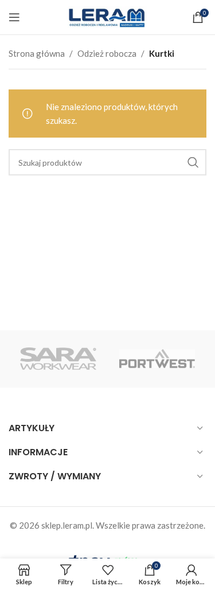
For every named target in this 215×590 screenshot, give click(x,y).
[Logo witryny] (108, 16)
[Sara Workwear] (58, 359)
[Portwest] (157, 359)
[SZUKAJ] (193, 162)
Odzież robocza (106, 53)
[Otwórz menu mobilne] (14, 17)
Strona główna (37, 53)
